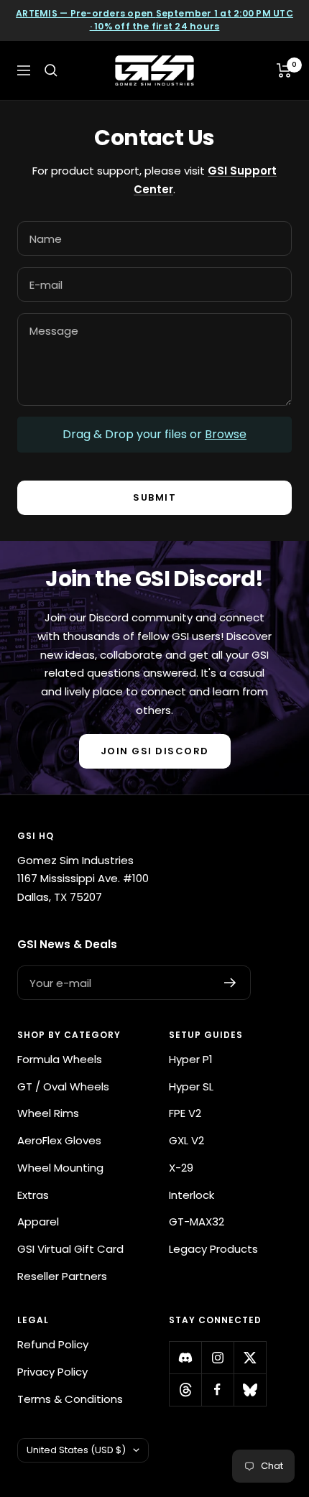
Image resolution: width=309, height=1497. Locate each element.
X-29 (181, 1167)
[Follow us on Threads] (185, 1389)
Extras (33, 1194)
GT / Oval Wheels (63, 1086)
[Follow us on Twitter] (250, 1357)
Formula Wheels (59, 1059)
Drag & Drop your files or (154, 434)
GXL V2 (186, 1140)
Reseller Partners (62, 1276)
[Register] (230, 983)
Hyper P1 (191, 1059)
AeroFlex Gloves (59, 1140)
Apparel (38, 1221)
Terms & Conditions (70, 1398)
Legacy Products (213, 1248)
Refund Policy (52, 1344)
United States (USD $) (76, 1450)
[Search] (51, 70)
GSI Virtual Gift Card (70, 1248)
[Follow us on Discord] (185, 1357)
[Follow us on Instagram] (217, 1357)
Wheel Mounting (60, 1167)
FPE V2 (185, 1113)
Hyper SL (191, 1086)
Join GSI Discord (155, 751)
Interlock (191, 1194)
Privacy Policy (52, 1371)
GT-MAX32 (196, 1221)
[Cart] (284, 70)
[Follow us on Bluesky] (250, 1389)
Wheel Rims (48, 1113)
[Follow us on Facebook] (217, 1389)
